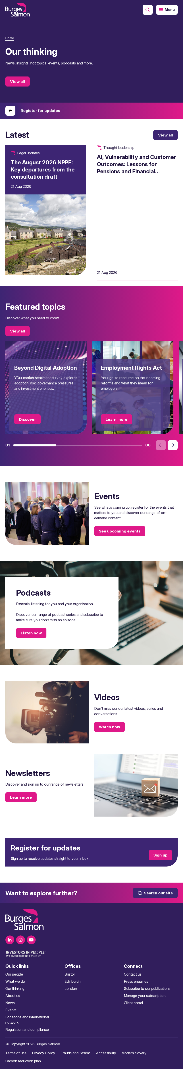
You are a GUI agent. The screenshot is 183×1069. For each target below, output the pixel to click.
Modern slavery (133, 1053)
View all (17, 81)
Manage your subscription (145, 995)
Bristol (69, 974)
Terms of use (16, 1053)
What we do (15, 981)
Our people (14, 974)
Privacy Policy (43, 1053)
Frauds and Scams (75, 1053)
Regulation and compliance (27, 1029)
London (70, 988)
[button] (34, 445)
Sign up (160, 855)
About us (12, 995)
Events (11, 1010)
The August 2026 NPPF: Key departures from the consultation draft (43, 169)
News (10, 1003)
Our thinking (14, 988)
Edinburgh (72, 981)
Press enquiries (136, 981)
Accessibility (106, 1053)
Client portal (133, 1003)
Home (9, 38)
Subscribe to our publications (147, 988)
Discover (27, 419)
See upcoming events (120, 531)
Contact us (132, 974)
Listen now (31, 633)
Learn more (116, 419)
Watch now (109, 726)
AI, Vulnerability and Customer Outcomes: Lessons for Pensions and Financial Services (136, 168)
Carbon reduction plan (23, 1061)
